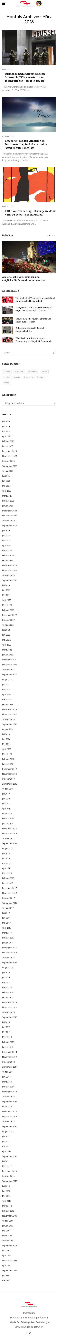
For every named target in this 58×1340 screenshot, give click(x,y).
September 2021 (9, 674)
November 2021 (9, 664)
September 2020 (9, 724)
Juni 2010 (6, 1191)
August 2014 (8, 1071)
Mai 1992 (6, 1280)
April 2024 (6, 545)
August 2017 (8, 908)
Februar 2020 (8, 759)
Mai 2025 (6, 485)
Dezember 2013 (9, 1091)
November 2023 (9, 570)
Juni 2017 (6, 918)
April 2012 (6, 1151)
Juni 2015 (6, 1027)
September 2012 (9, 1126)
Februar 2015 (8, 1042)
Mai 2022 (6, 639)
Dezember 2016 (9, 947)
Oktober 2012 (8, 1121)
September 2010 (9, 1181)
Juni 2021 (6, 684)
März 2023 (7, 605)
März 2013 (7, 1106)
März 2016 (7, 987)
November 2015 (9, 1007)
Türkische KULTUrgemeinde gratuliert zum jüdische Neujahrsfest (35, 299)
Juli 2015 (6, 1022)
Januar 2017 (7, 942)
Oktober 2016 (8, 957)
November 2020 (9, 714)
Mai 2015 (6, 1032)
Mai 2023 (6, 595)
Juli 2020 (6, 734)
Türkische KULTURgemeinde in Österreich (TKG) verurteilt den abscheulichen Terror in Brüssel (25, 77)
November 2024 (9, 515)
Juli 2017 (6, 913)
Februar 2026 (8, 441)
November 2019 (9, 774)
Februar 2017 (8, 937)
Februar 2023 (8, 610)
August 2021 (8, 679)
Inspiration (19, 371)
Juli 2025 (6, 476)
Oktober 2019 (8, 778)
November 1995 (9, 1260)
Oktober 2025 (8, 461)
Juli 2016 (6, 972)
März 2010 (7, 1206)
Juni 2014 (6, 1076)
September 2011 (9, 1156)
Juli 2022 (6, 630)
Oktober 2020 (8, 719)
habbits (17, 377)
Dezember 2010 (9, 1171)
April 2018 (6, 868)
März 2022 (7, 649)
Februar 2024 (8, 555)
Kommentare (8, 136)
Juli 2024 (6, 530)
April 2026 (6, 436)
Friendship (28, 377)
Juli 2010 (6, 1186)
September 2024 (9, 525)
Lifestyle (7, 371)
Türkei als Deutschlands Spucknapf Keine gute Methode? (33, 320)
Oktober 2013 (8, 1096)
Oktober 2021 (8, 669)
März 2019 (7, 813)
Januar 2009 (7, 1225)
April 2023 (6, 600)
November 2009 (9, 1215)
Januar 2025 (7, 505)
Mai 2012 (6, 1146)
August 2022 (8, 625)
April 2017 (6, 927)
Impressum (29, 1313)
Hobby (6, 377)
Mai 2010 (6, 1196)
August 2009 (8, 1220)
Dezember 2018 (9, 828)
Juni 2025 (6, 481)
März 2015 (7, 1037)
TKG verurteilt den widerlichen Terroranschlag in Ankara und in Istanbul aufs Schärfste (26, 144)
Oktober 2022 (8, 620)
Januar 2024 (7, 560)
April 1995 (6, 1265)
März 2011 (7, 1166)
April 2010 (6, 1201)
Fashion (40, 377)
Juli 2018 (6, 853)
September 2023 (9, 580)
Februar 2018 (8, 878)
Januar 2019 (7, 823)
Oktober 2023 (8, 575)
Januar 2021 (7, 704)
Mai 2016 (6, 982)
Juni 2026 (6, 426)
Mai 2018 (6, 863)
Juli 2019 (6, 793)
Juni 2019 (6, 798)
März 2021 (7, 699)
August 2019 (8, 788)
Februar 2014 (8, 1086)
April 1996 (6, 1255)
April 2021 (6, 694)
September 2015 (9, 1017)
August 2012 (8, 1131)
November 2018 (9, 833)
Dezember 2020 (9, 709)
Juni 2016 (6, 977)
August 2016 (8, 967)
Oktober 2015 (8, 1012)
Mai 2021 (6, 689)
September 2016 (9, 962)
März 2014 (7, 1081)
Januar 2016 (7, 997)
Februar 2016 (8, 992)
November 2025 (9, 456)
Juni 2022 (6, 634)
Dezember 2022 (9, 615)
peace (44, 371)
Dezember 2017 (9, 888)
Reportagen (7, 69)
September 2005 (9, 1245)
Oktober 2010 (8, 1176)
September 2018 (9, 843)
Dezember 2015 (9, 1002)
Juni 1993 (6, 1275)
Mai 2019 (6, 803)
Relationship (33, 371)
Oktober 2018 (8, 838)
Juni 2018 (6, 858)
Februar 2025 (8, 500)
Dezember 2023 (9, 565)
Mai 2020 (6, 744)
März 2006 (7, 1235)
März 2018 (7, 873)
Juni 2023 (6, 590)
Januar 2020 (7, 764)
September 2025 (9, 466)
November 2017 (9, 893)
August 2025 (8, 471)
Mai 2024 (6, 540)
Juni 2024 (6, 535)
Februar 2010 (8, 1210)
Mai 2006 (6, 1230)
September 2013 (9, 1101)
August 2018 (8, 848)
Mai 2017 (6, 922)
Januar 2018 (7, 883)
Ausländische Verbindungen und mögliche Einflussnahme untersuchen (24, 278)
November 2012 (9, 1116)
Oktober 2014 (8, 1062)
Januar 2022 (7, 654)
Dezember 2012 (9, 1111)
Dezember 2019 (9, 769)
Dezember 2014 (9, 1052)
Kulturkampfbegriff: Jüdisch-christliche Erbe (30, 329)
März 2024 (7, 550)
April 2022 (6, 644)
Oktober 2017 (8, 898)
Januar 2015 (7, 1047)
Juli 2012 (6, 1136)
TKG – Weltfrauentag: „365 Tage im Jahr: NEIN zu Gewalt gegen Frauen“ (30, 212)
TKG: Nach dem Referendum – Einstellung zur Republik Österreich (33, 340)
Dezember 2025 (9, 451)
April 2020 (6, 749)
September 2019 (9, 783)
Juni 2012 (6, 1141)
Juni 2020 (6, 739)
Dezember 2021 (9, 659)
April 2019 (6, 808)
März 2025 (7, 495)
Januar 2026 (7, 446)
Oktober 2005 (8, 1240)
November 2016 (9, 952)
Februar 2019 (8, 818)
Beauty (6, 382)
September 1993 (9, 1270)
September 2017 (9, 903)
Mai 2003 (6, 1250)
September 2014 (9, 1066)
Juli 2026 (6, 421)
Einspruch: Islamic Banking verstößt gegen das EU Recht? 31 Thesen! (33, 309)
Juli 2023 (6, 585)
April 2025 (6, 490)
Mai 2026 (6, 431)
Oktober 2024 (8, 520)
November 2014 (9, 1057)
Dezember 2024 (9, 510)
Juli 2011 (6, 1161)
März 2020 (7, 754)
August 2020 (8, 729)
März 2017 (7, 932)
